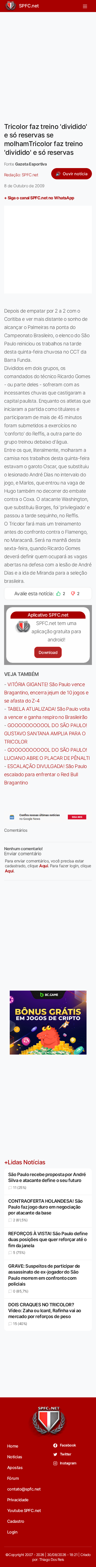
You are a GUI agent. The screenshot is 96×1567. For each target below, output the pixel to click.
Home (12, 1446)
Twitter (65, 1454)
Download (48, 652)
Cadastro (15, 1521)
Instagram (68, 1463)
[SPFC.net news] (48, 817)
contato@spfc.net (23, 1489)
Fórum (13, 1478)
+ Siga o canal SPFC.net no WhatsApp (39, 197)
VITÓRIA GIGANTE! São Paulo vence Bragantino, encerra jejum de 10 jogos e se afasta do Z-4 (46, 692)
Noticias (14, 1456)
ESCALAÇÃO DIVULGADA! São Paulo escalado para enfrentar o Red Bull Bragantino (45, 774)
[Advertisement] (48, 64)
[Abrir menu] (85, 6)
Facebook (67, 1445)
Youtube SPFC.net (24, 1510)
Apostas (15, 1467)
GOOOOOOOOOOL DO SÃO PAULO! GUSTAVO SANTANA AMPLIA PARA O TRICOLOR (45, 733)
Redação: (21, 174)
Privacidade (17, 1499)
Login (12, 1532)
